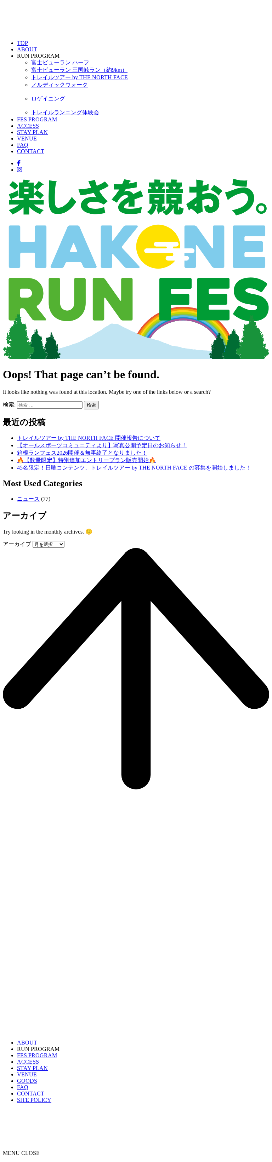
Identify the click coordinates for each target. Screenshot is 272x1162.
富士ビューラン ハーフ (60, 62)
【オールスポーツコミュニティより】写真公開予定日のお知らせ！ (102, 445)
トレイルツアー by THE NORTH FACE (79, 77)
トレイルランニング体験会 (65, 112)
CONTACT (30, 151)
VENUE (27, 139)
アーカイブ (17, 544)
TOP (22, 43)
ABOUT (27, 49)
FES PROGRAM (37, 119)
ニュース (28, 499)
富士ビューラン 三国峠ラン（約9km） (79, 70)
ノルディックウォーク (59, 85)
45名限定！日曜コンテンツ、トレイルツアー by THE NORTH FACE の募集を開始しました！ (134, 468)
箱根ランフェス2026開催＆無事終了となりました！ (82, 453)
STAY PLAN (32, 132)
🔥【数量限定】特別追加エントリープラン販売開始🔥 (86, 460)
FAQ (22, 145)
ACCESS (28, 126)
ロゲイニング (48, 99)
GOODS (27, 1081)
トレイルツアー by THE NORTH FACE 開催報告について (88, 438)
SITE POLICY (34, 1100)
